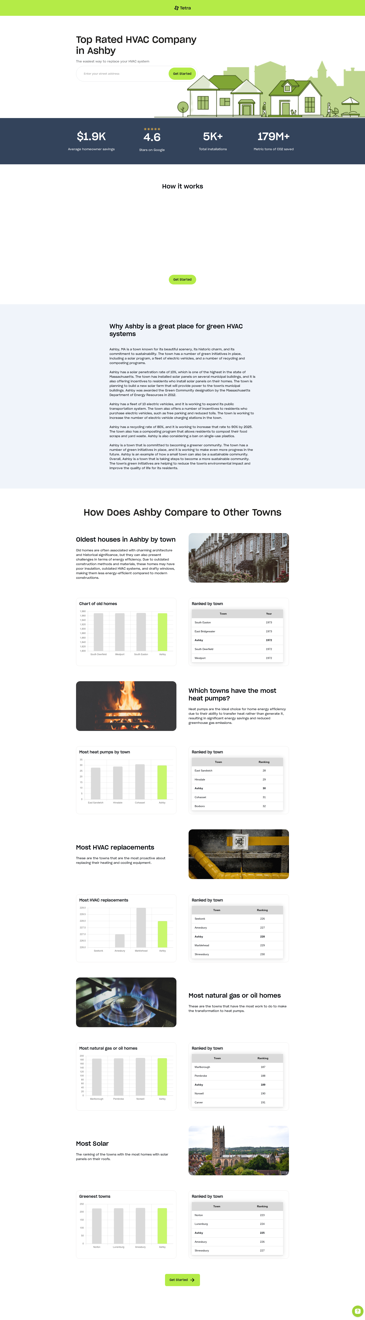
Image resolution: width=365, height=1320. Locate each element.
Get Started (182, 279)
